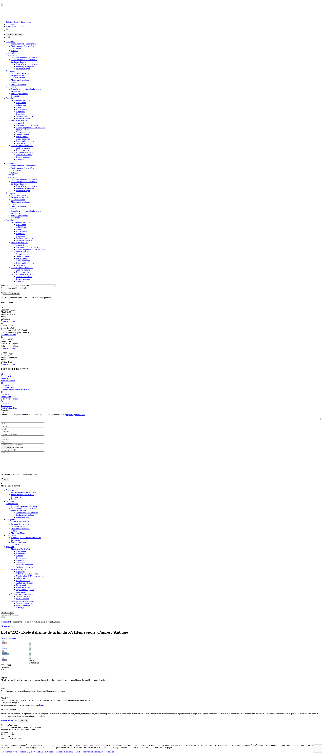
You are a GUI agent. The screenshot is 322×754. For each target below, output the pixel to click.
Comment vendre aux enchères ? (24, 57)
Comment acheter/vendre (12, 54)
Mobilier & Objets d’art (20, 100)
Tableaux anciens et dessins (22, 146)
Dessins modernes (23, 157)
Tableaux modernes (24, 155)
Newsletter (15, 96)
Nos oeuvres (16, 48)
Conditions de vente (9, 752)
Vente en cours (7, 612)
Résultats (14, 51)
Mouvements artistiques (20, 80)
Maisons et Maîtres (18, 84)
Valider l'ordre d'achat (11, 293)
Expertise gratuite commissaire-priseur (26, 89)
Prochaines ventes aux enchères (23, 44)
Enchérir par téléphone (25, 66)
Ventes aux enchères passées (22, 46)
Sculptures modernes (24, 118)
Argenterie (20, 123)
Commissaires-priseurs (20, 73)
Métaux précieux (22, 130)
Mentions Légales (25, 752)
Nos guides (10, 71)
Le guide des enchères (20, 75)
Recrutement (88, 752)
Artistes (14, 82)
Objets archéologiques (25, 141)
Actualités (110, 752)
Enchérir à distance (18, 62)
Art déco (19, 107)
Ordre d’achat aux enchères (27, 64)
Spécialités (10, 98)
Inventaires (15, 91)
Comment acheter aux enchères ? (24, 60)
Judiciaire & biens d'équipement (18, 22)
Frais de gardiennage (19, 94)
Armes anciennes (23, 139)
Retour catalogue (8, 626)
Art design (20, 159)
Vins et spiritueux (23, 132)
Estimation (23, 720)
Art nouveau (21, 105)
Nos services (11, 87)
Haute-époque (21, 109)
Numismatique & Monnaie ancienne (30, 127)
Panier (41, 705)
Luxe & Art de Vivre (19, 121)
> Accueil (5, 622)
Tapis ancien (21, 143)
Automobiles (11, 24)
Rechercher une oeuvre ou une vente (15, 285)
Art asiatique (21, 103)
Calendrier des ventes (15, 35)
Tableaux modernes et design (22, 152)
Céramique (20, 114)
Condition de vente (8, 638)
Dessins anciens (22, 150)
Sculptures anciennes (24, 116)
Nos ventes (10, 41)
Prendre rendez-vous (9, 720)
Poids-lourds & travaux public (18, 26)
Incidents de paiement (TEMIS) (68, 752)
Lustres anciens (22, 137)
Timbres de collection (24, 134)
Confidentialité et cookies (44, 752)
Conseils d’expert (18, 78)
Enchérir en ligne (23, 69)
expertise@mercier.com (75, 415)
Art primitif (20, 112)
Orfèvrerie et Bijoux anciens (27, 125)
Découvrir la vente (8, 321)
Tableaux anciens (23, 148)
